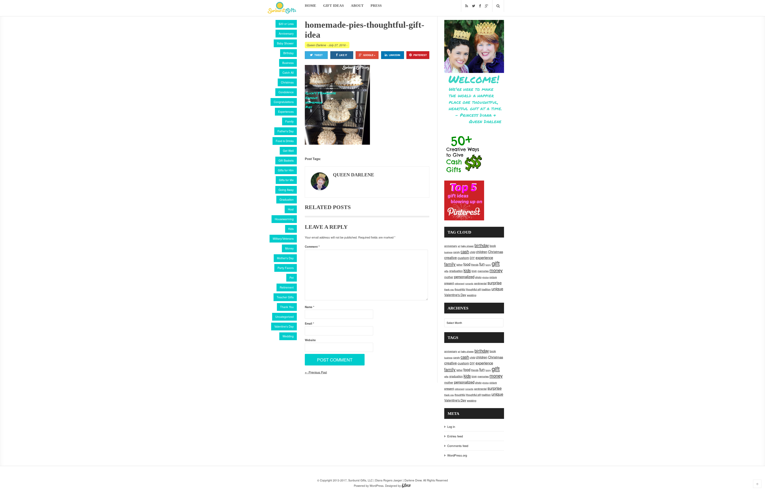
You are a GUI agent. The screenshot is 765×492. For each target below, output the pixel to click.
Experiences (286, 112)
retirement (459, 283)
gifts (446, 271)
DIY (472, 258)
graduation (456, 271)
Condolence (286, 92)
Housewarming (284, 219)
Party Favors (286, 268)
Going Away (286, 190)
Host (291, 209)
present (449, 283)
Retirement (287, 287)
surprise (494, 283)
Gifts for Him (286, 170)
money (496, 270)
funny (488, 264)
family (450, 264)
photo (478, 277)
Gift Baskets (286, 160)
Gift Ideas (333, 6)
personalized (464, 276)
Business (288, 63)
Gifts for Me (286, 180)
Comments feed (457, 446)
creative (450, 257)
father (459, 264)
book (493, 246)
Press (376, 6)
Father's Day (286, 131)
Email (309, 323)
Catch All (288, 73)
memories (483, 271)
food (466, 264)
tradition (486, 289)
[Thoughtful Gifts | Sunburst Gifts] (282, 12)
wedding (471, 295)
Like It (343, 55)
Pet (291, 278)
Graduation (287, 199)
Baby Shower (285, 43)
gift (496, 263)
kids (467, 270)
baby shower (467, 245)
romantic (469, 283)
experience (484, 257)
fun (482, 264)
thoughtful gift (473, 289)
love (474, 271)
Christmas (287, 82)
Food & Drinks (285, 141)
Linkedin (394, 55)
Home (310, 6)
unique (497, 289)
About (357, 6)
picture (493, 277)
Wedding (288, 336)
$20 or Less (286, 24)
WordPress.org (457, 455)
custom (463, 257)
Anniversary (286, 33)
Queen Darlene (316, 45)
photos (485, 277)
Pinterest (420, 55)
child (472, 252)
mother (448, 277)
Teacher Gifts (285, 297)
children (481, 251)
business (448, 252)
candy (456, 252)
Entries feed (455, 436)
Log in (451, 426)
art (459, 245)
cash (465, 251)
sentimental (480, 283)
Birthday (288, 53)
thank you (449, 289)
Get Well (288, 151)
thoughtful (460, 289)
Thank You (287, 307)
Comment (312, 246)
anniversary (450, 246)
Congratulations (284, 102)
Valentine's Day (284, 326)
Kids (291, 229)
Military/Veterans (283, 239)
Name (309, 307)
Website (310, 340)
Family (289, 121)
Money (289, 248)
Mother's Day (285, 258)
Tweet (318, 55)
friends (475, 264)
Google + (369, 55)
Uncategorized (284, 317)
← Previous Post (316, 372)
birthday (482, 245)
